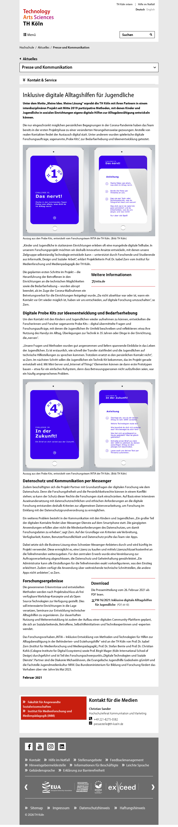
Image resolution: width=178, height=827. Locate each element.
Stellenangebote (90, 759)
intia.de (100, 281)
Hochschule (27, 47)
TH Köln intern (125, 4)
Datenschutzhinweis (94, 807)
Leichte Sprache (137, 765)
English (151, 9)
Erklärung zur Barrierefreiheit (84, 770)
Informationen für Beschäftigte (96, 765)
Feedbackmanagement (126, 759)
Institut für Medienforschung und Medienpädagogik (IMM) (47, 713)
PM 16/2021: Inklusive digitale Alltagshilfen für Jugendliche (123, 602)
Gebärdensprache (42, 770)
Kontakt (34, 759)
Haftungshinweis (132, 807)
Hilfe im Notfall (146, 4)
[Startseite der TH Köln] (38, 17)
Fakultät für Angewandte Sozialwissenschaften (42, 704)
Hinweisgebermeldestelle (47, 765)
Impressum (60, 807)
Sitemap (36, 807)
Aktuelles (43, 47)
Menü (31, 34)
